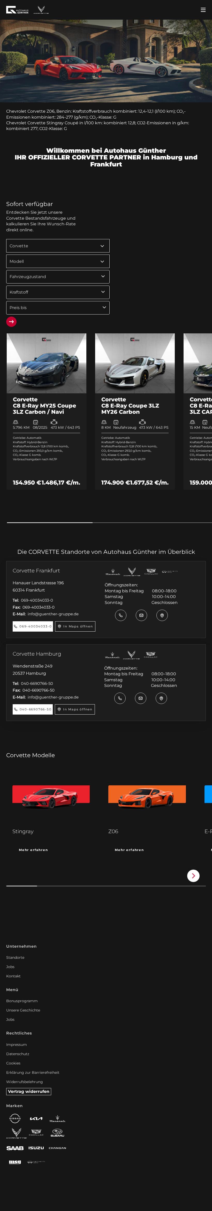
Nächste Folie (193, 876)
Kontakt (13, 976)
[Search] (11, 322)
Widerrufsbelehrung (24, 1081)
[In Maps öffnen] (162, 615)
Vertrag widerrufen (28, 1091)
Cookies (13, 1063)
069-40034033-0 (37, 600)
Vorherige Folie (12, 876)
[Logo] (41, 10)
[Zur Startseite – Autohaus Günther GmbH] (17, 10)
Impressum (16, 1044)
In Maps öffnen (78, 626)
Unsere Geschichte (23, 1010)
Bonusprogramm (22, 1001)
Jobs (10, 966)
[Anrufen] (120, 615)
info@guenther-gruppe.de (53, 613)
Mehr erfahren (33, 850)
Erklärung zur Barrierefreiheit (32, 1072)
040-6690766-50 (37, 683)
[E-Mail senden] (141, 615)
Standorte (15, 957)
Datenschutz (17, 1054)
